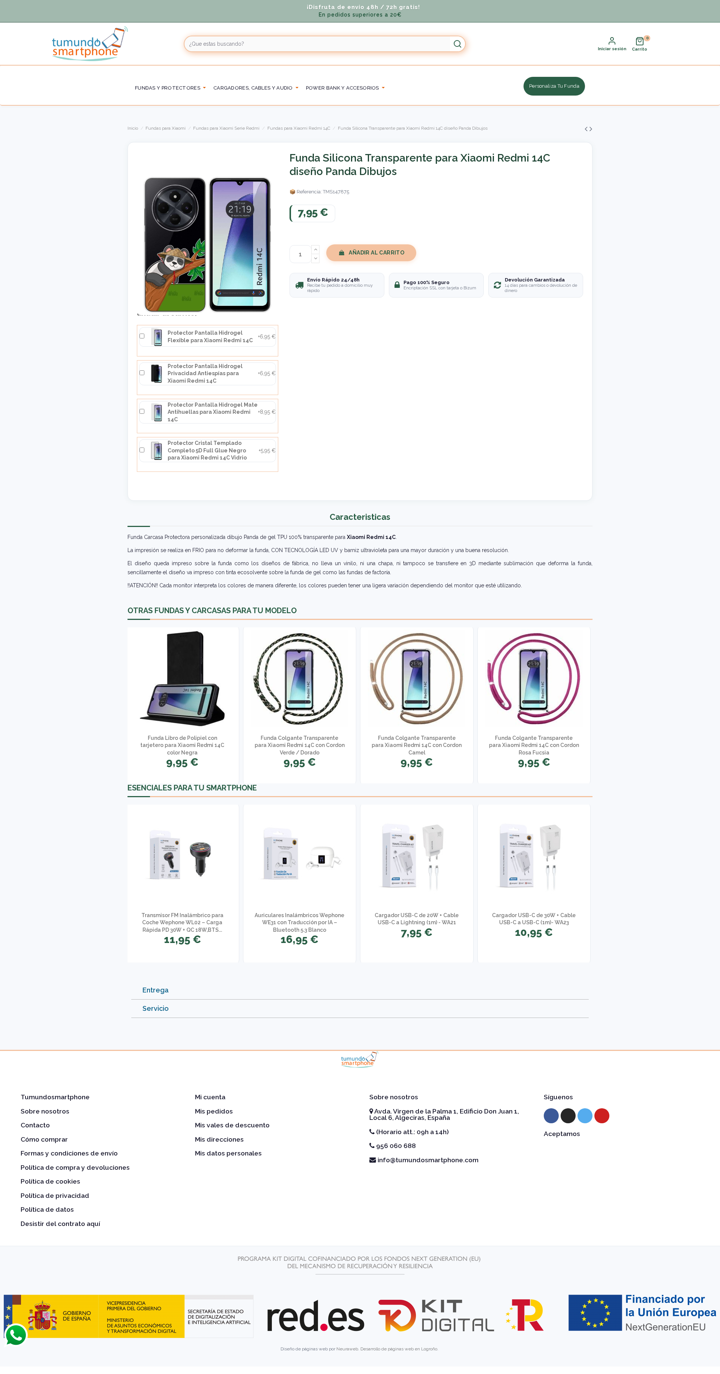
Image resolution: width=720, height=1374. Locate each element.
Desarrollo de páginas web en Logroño (398, 1349)
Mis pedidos (214, 1111)
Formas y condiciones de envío (69, 1153)
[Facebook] (551, 1115)
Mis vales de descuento (232, 1125)
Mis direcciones (219, 1139)
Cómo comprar (44, 1139)
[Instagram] (568, 1115)
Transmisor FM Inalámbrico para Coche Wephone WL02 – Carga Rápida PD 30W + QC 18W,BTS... (182, 922)
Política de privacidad (55, 1195)
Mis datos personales (228, 1153)
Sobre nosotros (45, 1111)
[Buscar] (457, 43)
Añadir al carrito (376, 253)
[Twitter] (585, 1115)
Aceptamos (562, 1134)
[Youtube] (601, 1115)
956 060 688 (395, 1145)
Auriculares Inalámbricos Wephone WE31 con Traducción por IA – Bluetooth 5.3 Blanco (299, 922)
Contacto (35, 1125)
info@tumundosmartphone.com (427, 1160)
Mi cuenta (210, 1097)
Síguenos (558, 1097)
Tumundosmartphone (55, 1097)
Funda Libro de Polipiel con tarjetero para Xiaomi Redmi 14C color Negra (182, 745)
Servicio (155, 1008)
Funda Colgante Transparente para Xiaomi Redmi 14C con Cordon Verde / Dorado (300, 745)
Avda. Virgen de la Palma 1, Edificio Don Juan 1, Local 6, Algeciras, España (444, 1115)
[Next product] (591, 128)
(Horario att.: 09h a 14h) (412, 1132)
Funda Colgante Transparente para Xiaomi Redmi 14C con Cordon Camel (417, 745)
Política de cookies (50, 1181)
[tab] (360, 990)
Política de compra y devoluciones (75, 1167)
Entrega (155, 990)
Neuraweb (347, 1349)
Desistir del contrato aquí (60, 1223)
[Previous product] (587, 128)
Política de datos (47, 1209)
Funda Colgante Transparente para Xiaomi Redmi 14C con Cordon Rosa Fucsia (534, 745)
